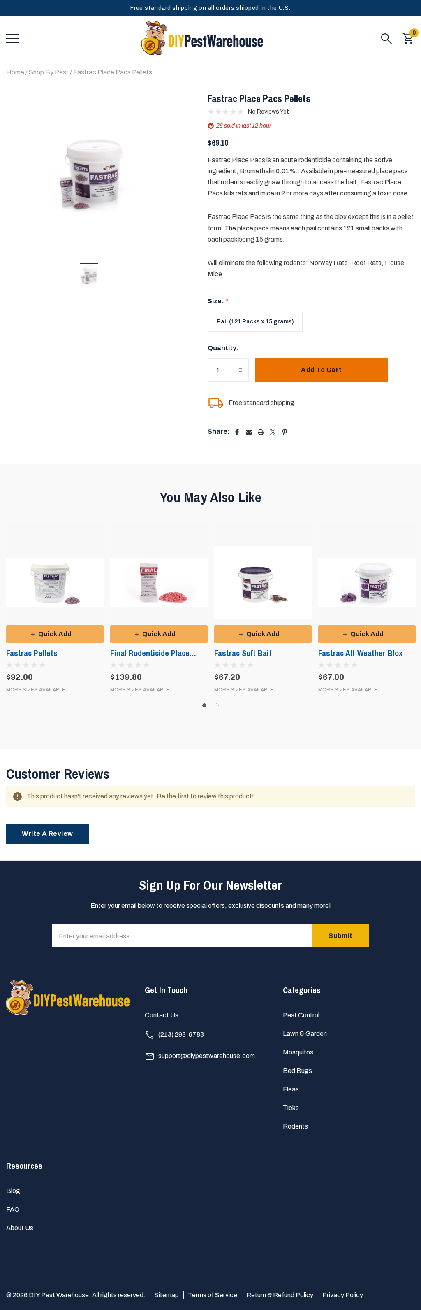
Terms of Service (212, 1294)
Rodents (295, 1126)
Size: (218, 301)
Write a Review (47, 833)
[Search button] (386, 38)
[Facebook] (237, 432)
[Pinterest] (285, 432)
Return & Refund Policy (279, 1294)
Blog (13, 1190)
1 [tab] (204, 705)
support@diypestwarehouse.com (206, 1055)
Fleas (291, 1089)
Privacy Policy (342, 1294)
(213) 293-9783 (180, 1034)
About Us (19, 1227)
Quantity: (223, 347)
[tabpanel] (55, 607)
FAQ (12, 1209)
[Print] (261, 432)
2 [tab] (217, 705)
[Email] (249, 432)
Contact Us (161, 1015)
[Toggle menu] (12, 38)
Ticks (291, 1107)
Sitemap (166, 1294)
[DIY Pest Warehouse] (202, 38)
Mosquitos (298, 1052)
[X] (273, 432)
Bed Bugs (297, 1070)
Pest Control (301, 1015)
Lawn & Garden (305, 1033)
